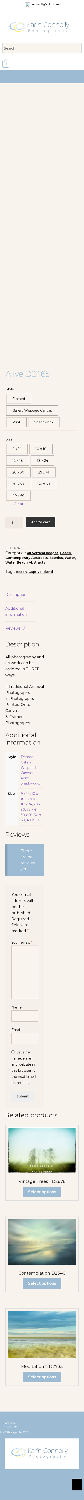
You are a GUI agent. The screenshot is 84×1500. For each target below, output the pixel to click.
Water (70, 558)
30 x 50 (26, 815)
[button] (42, 76)
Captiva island (40, 572)
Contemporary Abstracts (26, 558)
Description (16, 594)
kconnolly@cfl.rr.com (45, 4)
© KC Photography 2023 (14, 1432)
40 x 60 (33, 820)
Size (9, 439)
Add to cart (40, 522)
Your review (21, 942)
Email (16, 1030)
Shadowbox (30, 783)
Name (16, 1007)
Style (10, 389)
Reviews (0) (16, 628)
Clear (19, 504)
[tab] (20, 595)
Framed (27, 757)
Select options (42, 1192)
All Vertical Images (43, 553)
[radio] (18, 399)
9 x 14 (25, 794)
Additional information (16, 611)
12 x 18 (31, 799)
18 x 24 (26, 804)
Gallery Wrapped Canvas (28, 767)
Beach (65, 553)
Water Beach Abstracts (25, 562)
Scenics (56, 558)
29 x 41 (32, 809)
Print (25, 778)
